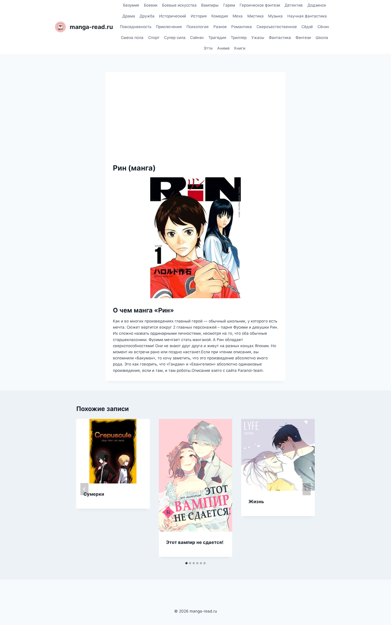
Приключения (169, 26)
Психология (197, 26)
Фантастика (280, 37)
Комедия (219, 16)
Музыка (275, 16)
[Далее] (307, 489)
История (199, 16)
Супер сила (175, 37)
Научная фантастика (307, 16)
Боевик (150, 5)
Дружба (147, 16)
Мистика (255, 16)
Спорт (154, 37)
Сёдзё (307, 26)
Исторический (172, 16)
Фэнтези (303, 37)
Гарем (229, 5)
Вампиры (210, 5)
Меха (238, 16)
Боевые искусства (179, 5)
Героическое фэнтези (260, 5)
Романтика (241, 26)
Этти (208, 48)
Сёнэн (323, 26)
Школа (322, 37)
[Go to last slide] (84, 489)
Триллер (239, 37)
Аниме (223, 48)
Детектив (294, 5)
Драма (128, 16)
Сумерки (93, 494)
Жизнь (256, 501)
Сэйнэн (197, 37)
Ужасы (257, 37)
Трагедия (217, 37)
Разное (220, 26)
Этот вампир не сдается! (194, 542)
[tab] (186, 563)
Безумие (131, 5)
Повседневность (135, 26)
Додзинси (317, 5)
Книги (239, 48)
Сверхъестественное (277, 26)
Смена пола (132, 37)
